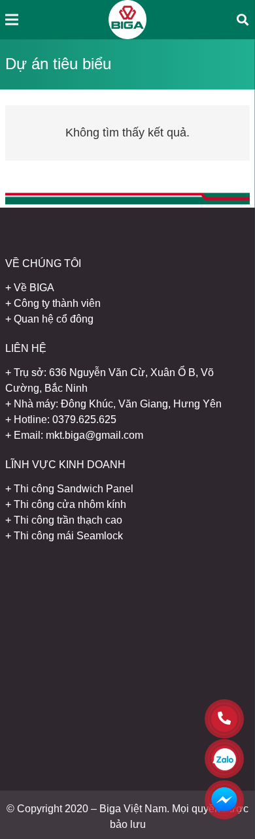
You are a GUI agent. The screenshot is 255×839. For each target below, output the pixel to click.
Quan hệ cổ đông (54, 319)
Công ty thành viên (57, 303)
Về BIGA (34, 287)
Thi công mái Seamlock (68, 535)
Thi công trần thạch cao (68, 520)
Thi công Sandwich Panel (73, 488)
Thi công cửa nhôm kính (70, 504)
